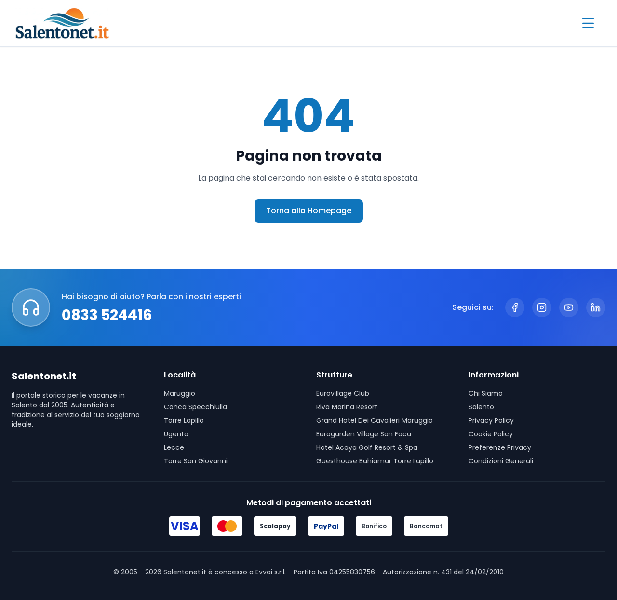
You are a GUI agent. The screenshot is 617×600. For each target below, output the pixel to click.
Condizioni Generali (501, 461)
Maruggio (179, 393)
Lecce (174, 447)
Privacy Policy (491, 420)
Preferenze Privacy (500, 447)
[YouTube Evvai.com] (568, 307)
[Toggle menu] (588, 23)
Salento (481, 407)
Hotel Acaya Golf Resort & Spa (366, 447)
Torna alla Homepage (308, 210)
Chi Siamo (486, 393)
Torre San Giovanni (196, 461)
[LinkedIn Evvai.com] (595, 307)
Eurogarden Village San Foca (363, 434)
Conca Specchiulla (195, 407)
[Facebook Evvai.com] (514, 307)
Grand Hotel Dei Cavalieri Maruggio (374, 420)
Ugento (176, 434)
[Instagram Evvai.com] (541, 307)
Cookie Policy (491, 434)
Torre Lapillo (184, 420)
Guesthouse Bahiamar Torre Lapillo (374, 461)
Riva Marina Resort (346, 407)
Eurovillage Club (342, 393)
